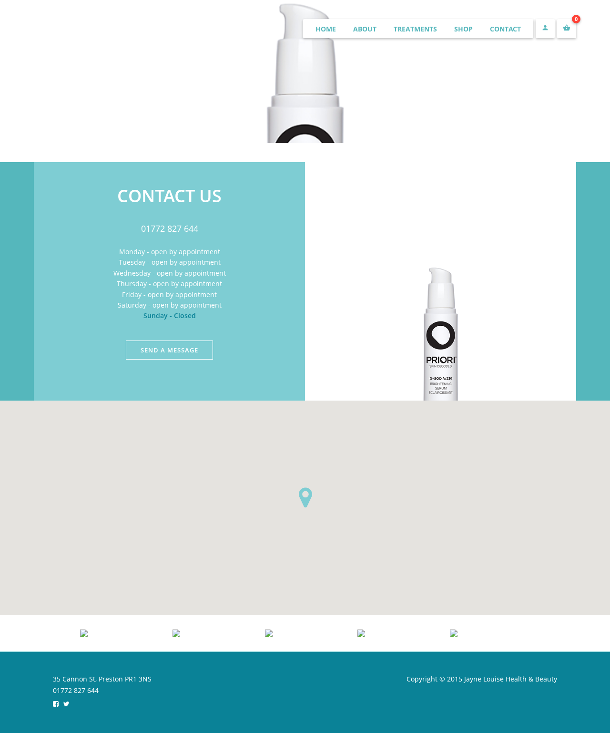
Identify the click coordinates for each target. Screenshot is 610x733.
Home (325, 28)
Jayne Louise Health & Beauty (128, 29)
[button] (305, 497)
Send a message (169, 350)
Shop (463, 28)
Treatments (415, 28)
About (364, 28)
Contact (505, 28)
